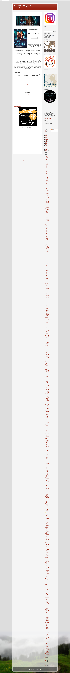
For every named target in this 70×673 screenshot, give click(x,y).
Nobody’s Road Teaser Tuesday (46, 585)
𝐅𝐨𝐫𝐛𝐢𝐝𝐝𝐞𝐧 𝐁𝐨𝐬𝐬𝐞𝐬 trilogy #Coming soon (47, 602)
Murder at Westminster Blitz (47, 302)
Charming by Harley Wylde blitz (47, 193)
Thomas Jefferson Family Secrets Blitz (47, 164)
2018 (45, 661)
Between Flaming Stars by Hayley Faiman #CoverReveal (47, 381)
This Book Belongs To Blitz (46, 454)
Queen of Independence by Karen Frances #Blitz (47, 401)
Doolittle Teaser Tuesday (46, 589)
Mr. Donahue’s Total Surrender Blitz (47, 298)
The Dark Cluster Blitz (46, 451)
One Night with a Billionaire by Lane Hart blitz (47, 206)
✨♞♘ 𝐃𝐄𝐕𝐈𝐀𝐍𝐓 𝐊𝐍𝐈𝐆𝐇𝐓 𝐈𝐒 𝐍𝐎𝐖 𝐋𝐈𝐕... (47, 514)
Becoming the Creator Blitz (46, 646)
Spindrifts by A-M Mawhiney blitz (47, 330)
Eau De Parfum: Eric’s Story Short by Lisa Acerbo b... (46, 257)
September (47, 141)
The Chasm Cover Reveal (47, 236)
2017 (45, 662)
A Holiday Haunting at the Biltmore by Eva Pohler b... (47, 650)
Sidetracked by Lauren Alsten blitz (47, 632)
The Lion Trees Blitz (47, 478)
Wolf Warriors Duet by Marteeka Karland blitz (47, 231)
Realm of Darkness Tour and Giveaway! (47, 370)
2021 (45, 657)
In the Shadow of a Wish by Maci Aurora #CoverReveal (47, 172)
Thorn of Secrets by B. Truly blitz (47, 571)
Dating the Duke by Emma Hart (46, 351)
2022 (45, 134)
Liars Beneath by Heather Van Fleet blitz (47, 273)
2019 (45, 660)
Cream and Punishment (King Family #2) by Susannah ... (47, 407)
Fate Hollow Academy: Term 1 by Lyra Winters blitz (47, 489)
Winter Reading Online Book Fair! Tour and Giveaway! (47, 201)
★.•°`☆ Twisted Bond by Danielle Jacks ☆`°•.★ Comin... (46, 581)
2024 (45, 131)
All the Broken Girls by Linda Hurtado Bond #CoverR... (47, 375)
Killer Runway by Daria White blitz (47, 212)
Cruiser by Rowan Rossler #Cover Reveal (46, 178)
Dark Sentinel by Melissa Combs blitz (47, 628)
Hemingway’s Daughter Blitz (47, 386)
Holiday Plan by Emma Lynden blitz (47, 545)
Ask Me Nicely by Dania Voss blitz (47, 654)
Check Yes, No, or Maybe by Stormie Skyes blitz (47, 505)
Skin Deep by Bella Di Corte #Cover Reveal (47, 607)
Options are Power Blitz (47, 305)
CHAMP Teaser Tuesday (46, 160)
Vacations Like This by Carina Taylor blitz (47, 497)
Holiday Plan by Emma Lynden (47, 620)
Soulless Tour (46, 261)
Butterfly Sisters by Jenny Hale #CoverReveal (47, 278)
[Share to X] (28, 127)
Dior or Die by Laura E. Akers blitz (47, 284)
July (46, 145)
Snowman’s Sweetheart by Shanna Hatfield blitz (47, 187)
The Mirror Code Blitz (47, 354)
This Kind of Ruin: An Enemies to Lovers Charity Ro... (47, 226)
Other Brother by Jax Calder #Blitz (47, 522)
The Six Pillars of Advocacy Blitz (47, 471)
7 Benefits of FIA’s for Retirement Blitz (47, 642)
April (46, 149)
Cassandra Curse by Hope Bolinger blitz (47, 182)
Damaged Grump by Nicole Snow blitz (47, 318)
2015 (45, 665)
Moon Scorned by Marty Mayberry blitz (47, 484)
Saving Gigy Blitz (47, 542)
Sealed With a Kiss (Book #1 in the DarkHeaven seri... (47, 594)
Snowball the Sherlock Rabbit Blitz (47, 243)
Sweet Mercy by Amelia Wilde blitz (47, 391)
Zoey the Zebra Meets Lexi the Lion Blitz (47, 239)
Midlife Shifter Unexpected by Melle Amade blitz (47, 440)
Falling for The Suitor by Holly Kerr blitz (47, 269)
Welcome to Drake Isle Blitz (47, 568)
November (47, 137)
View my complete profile (47, 118)
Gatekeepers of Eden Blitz (47, 346)
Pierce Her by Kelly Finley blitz (47, 246)
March (46, 150)
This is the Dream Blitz (46, 333)
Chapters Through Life (22, 6)
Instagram (45, 27)
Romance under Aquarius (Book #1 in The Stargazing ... (47, 358)
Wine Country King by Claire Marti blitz (47, 510)
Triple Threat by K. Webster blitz (47, 501)
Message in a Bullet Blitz (47, 635)
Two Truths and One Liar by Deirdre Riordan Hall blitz (47, 575)
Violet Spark (47, 313)
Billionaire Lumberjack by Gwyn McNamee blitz (47, 535)
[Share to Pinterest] (30, 127)
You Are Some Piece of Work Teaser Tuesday (46, 426)
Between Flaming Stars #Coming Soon (47, 196)
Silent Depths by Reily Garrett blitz (47, 494)
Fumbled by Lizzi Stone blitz (47, 480)
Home (28, 156)
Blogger (40, 669)
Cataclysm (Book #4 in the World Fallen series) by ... (47, 413)
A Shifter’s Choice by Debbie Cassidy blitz (47, 611)
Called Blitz (47, 248)
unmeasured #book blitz (47, 190)
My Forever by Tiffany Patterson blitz (47, 336)
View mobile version (28, 157)
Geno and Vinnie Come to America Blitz (46, 418)
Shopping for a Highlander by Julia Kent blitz (47, 518)
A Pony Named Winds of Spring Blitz (47, 564)
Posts (53, 129)
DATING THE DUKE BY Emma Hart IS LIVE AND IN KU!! (47, 396)
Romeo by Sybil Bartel (46, 362)
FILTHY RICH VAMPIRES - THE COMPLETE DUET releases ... (47, 446)
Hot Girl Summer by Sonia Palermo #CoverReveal (47, 458)
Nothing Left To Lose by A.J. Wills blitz (47, 294)
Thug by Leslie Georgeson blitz (47, 617)
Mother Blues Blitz (47, 291)
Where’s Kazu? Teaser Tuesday (46, 157)
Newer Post (16, 156)
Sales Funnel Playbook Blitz (47, 209)
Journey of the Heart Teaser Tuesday (47, 167)
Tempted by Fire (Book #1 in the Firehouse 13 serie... (47, 638)
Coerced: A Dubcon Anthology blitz (47, 598)
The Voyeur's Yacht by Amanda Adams (47, 216)
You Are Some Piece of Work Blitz (47, 308)
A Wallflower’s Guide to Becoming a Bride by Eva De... (47, 366)
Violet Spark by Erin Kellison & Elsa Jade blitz (47, 288)
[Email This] (27, 127)
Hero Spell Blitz (46, 348)
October (46, 139)
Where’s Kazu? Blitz (46, 327)
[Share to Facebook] (29, 127)
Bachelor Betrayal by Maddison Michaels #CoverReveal (47, 530)
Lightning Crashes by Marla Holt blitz (47, 430)
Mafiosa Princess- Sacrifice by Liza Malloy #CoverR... (47, 559)
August (46, 143)
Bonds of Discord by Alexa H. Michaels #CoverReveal (47, 463)
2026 (45, 129)
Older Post (39, 156)
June (46, 146)
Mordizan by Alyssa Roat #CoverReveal (47, 624)
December (47, 135)
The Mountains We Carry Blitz (47, 467)
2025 (45, 130)
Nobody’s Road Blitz (47, 389)
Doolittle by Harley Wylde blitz (47, 311)
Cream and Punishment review (47, 315)
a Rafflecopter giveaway (17, 106)
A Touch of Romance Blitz (47, 525)
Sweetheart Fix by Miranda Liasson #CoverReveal (47, 435)
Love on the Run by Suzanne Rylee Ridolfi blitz (47, 549)
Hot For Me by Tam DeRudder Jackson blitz (47, 251)
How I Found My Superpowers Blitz (47, 422)
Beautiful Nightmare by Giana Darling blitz (47, 539)
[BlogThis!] (27, 127)
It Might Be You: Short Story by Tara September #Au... (47, 265)
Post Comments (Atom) (21, 160)
